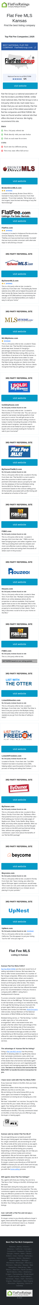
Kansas (20, 1256)
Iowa (15, 1256)
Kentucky (28, 1256)
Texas (17, 1279)
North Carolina (26, 1270)
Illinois (28, 1253)
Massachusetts (14, 1260)
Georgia (10, 1253)
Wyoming (20, 1283)
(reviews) (9, 190)
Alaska (19, 1247)
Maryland (26, 1258)
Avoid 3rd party (32, 1009)
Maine (19, 1258)
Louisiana (11, 1258)
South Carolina (14, 1276)
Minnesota (10, 1263)
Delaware (20, 1251)
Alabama (12, 1247)
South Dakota (26, 1276)
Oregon (8, 1274)
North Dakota (12, 1272)
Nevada (25, 1265)
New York (16, 1270)
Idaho (23, 1253)
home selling (15, 1169)
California (18, 1249)
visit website (20, 85)
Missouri (28, 1263)
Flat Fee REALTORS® (8, 969)
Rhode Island (28, 1274)
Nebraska (17, 1265)
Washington (17, 1281)
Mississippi (20, 1263)
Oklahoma (27, 1272)
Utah (22, 1279)
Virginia (9, 1281)
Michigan (25, 1260)
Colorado (27, 1249)
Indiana (9, 1256)
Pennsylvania (17, 1274)
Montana (9, 1265)
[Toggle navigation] (35, 4)
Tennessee (9, 1279)
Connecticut (11, 1251)
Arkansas (10, 1249)
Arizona (26, 1247)
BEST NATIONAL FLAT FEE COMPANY (15, 46)
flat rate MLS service (14, 1051)
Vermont (29, 1279)
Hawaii (16, 1253)
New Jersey (22, 1267)
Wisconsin (11, 1283)
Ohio (20, 1272)
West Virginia (28, 1281)
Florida (28, 1251)
